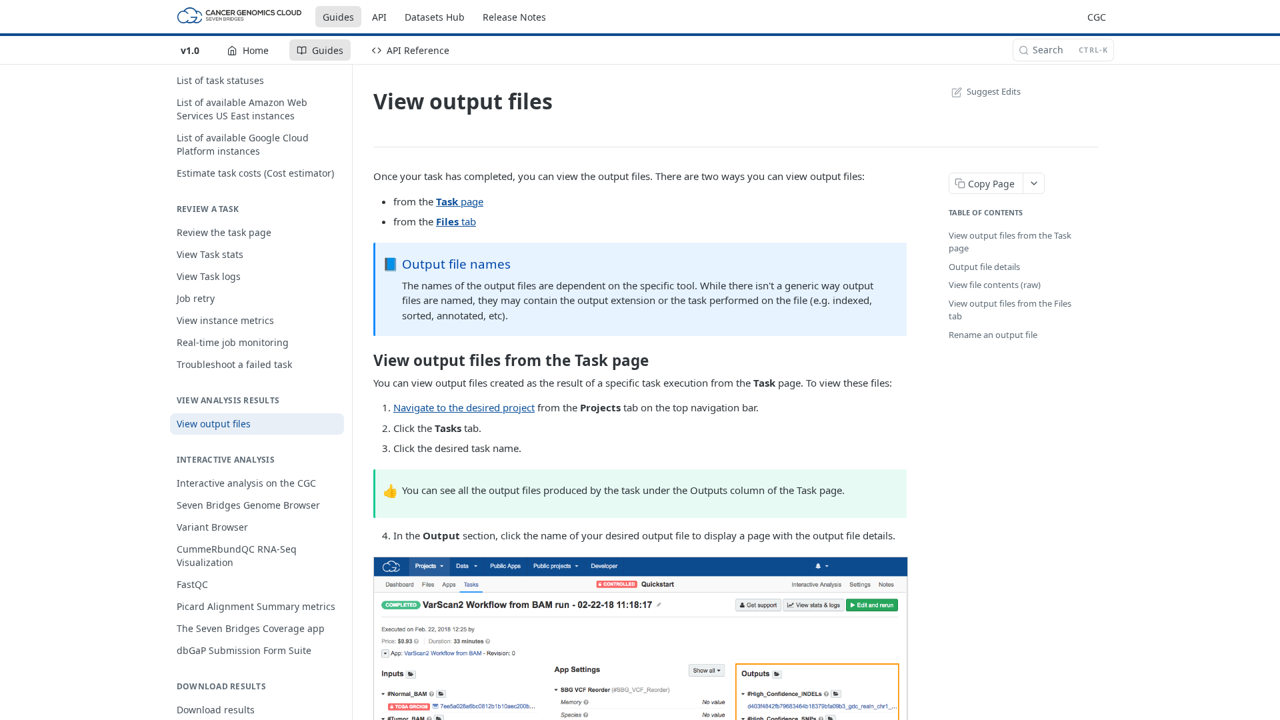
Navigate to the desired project (464, 407)
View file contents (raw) (995, 285)
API (379, 17)
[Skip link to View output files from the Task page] (365, 360)
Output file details (984, 267)
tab (456, 221)
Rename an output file (993, 335)
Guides (338, 17)
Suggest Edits (994, 91)
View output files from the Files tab (1010, 310)
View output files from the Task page (1010, 242)
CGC (1096, 17)
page (459, 201)
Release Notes (514, 17)
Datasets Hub (435, 17)
